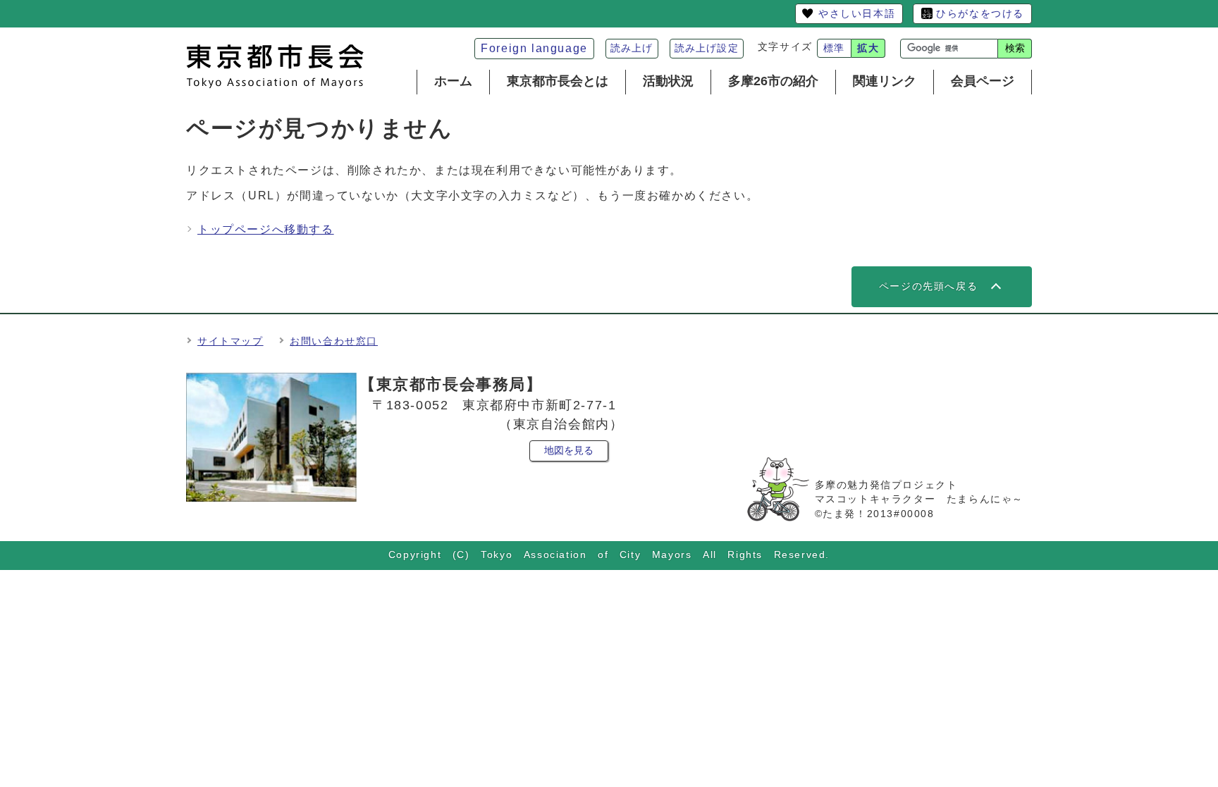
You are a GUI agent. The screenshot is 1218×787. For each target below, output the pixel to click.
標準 (834, 48)
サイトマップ (230, 341)
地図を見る (568, 450)
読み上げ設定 (707, 48)
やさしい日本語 (856, 13)
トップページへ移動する (265, 229)
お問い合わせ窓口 (334, 341)
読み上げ (631, 48)
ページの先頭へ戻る (928, 286)
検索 (1015, 48)
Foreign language (534, 48)
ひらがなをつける (980, 13)
